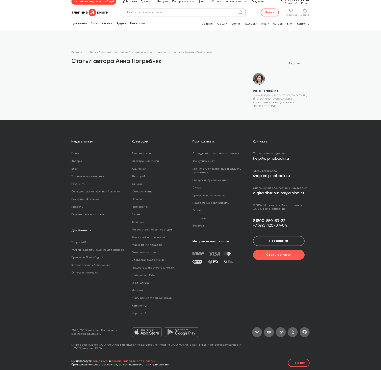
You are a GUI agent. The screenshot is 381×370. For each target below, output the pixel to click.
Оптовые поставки (84, 272)
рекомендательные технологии (133, 361)
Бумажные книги (143, 153)
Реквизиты (78, 184)
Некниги (137, 290)
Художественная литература (152, 229)
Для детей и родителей (148, 237)
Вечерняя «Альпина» (85, 199)
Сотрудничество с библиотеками (215, 153)
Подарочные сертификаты (210, 203)
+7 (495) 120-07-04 (270, 226)
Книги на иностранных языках (152, 298)
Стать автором (278, 254)
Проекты (77, 207)
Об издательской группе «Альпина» (95, 191)
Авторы (278, 23)
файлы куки (100, 361)
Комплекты (139, 305)
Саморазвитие (142, 191)
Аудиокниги (139, 168)
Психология (140, 207)
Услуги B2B (78, 242)
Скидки (222, 23)
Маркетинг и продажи (147, 245)
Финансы (138, 222)
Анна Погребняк (265, 91)
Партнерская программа (88, 214)
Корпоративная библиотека (90, 265)
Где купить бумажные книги (210, 180)
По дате (294, 63)
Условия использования (87, 176)
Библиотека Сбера (145, 275)
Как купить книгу (203, 161)
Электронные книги (145, 161)
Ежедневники (141, 283)
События (207, 23)
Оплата (197, 210)
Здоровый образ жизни (148, 260)
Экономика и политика (147, 252)
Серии (235, 23)
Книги (75, 153)
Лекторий (137, 23)
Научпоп (137, 199)
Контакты (303, 23)
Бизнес (136, 214)
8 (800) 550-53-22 (269, 221)
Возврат (198, 225)
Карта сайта (140, 313)
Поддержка (278, 241)
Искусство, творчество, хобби (153, 267)
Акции (265, 23)
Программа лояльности (208, 195)
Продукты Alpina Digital (87, 257)
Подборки (250, 23)
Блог (290, 23)
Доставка (199, 218)
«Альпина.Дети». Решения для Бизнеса (97, 250)
